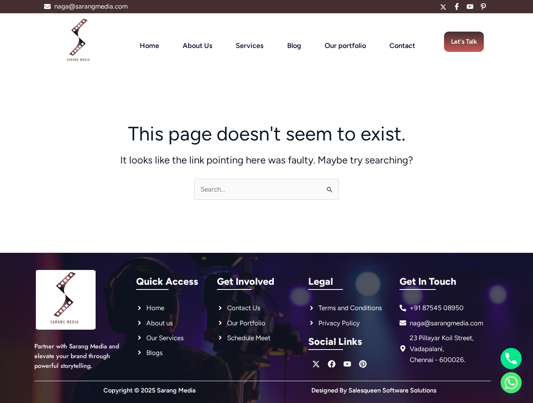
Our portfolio (345, 45)
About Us (197, 45)
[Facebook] (456, 6)
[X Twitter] (443, 6)
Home (149, 45)
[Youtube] (470, 6)
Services (249, 45)
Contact (402, 45)
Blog (294, 45)
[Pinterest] (483, 6)
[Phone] (511, 358)
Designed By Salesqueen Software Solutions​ (373, 390)
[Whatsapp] (511, 382)
